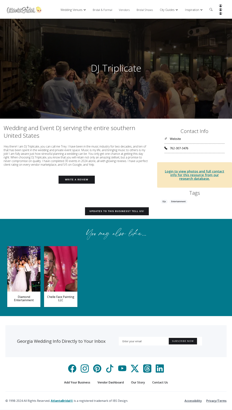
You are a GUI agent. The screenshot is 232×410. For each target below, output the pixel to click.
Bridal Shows (145, 10)
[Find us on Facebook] (72, 371)
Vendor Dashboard (111, 382)
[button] (73, 9)
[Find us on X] (135, 371)
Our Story (138, 382)
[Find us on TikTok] (110, 371)
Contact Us (160, 382)
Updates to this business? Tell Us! (117, 211)
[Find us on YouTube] (122, 371)
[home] (24, 9)
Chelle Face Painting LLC (60, 298)
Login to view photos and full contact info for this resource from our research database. (194, 175)
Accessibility (193, 401)
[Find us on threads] (147, 371)
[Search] (211, 10)
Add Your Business (77, 382)
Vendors (124, 10)
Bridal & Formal (102, 10)
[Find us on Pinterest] (97, 371)
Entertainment (178, 201)
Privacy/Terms (216, 401)
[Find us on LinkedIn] (160, 371)
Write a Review (76, 179)
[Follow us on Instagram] (85, 371)
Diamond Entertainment (24, 298)
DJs (164, 201)
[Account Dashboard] (220, 6)
